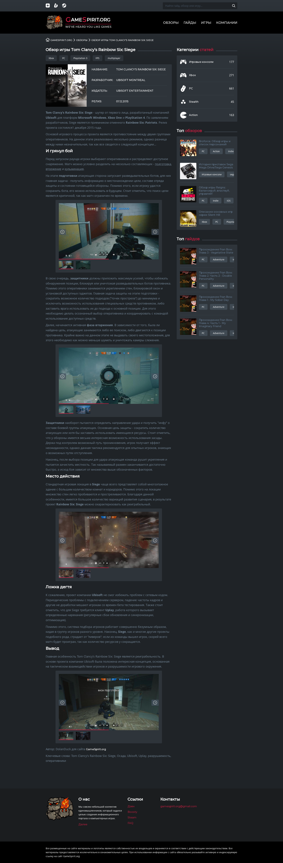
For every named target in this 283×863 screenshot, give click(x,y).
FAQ (130, 823)
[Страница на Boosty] (58, 5)
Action (193, 115)
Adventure (218, 259)
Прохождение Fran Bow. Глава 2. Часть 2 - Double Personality (215, 275)
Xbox (51, 58)
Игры (206, 23)
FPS (97, 58)
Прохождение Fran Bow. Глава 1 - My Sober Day (215, 298)
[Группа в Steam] (66, 5)
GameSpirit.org (96, 749)
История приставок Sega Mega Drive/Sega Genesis (216, 166)
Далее (82, 824)
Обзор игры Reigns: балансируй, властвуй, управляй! (214, 190)
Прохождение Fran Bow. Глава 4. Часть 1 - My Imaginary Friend (215, 323)
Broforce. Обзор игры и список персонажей (215, 143)
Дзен (131, 806)
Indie (231, 151)
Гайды (190, 23)
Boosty (132, 811)
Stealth (193, 101)
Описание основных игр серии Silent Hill (216, 213)
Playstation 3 (80, 58)
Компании (226, 23)
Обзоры (171, 23)
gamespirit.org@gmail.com (178, 806)
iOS (229, 200)
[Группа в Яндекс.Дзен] (50, 5)
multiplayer (114, 58)
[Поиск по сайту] (233, 5)
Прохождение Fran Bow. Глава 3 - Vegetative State (216, 251)
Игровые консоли (201, 62)
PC (63, 58)
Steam (132, 817)
